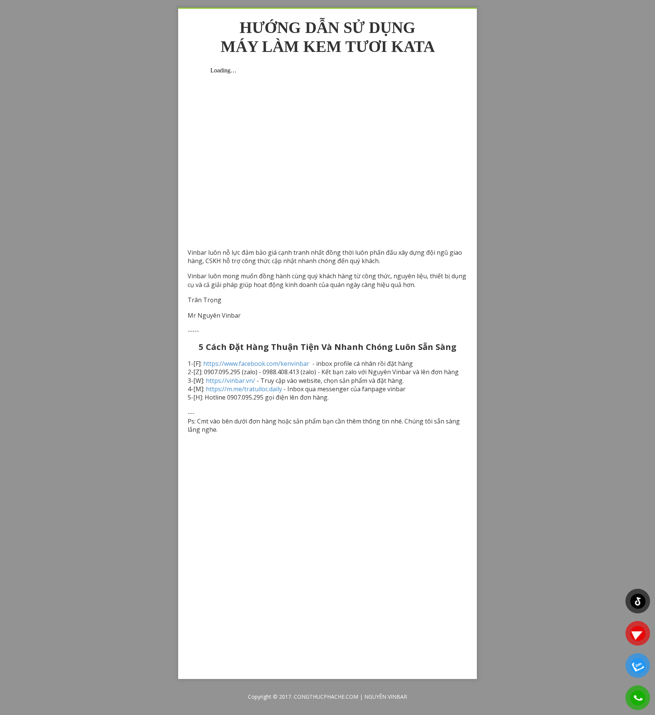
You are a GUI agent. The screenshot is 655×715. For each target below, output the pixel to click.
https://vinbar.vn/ (230, 380)
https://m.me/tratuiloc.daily (244, 389)
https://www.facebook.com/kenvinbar (257, 363)
